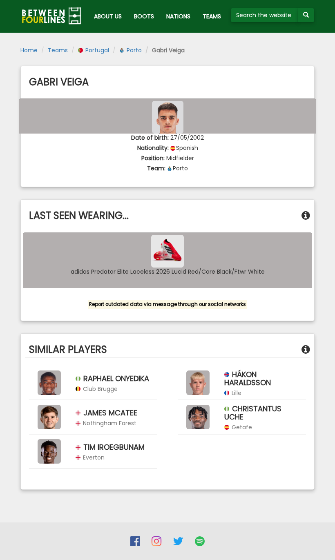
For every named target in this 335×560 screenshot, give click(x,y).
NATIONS (178, 16)
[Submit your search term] (306, 15)
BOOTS (144, 16)
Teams (58, 50)
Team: (156, 168)
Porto (133, 50)
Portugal (96, 50)
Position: (153, 158)
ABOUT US (108, 16)
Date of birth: (150, 138)
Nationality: (153, 148)
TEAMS (212, 16)
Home (29, 50)
